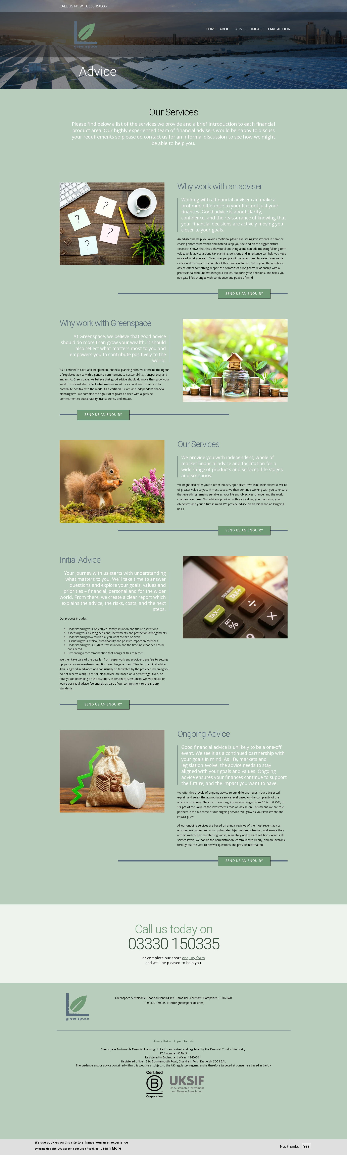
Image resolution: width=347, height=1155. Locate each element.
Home (211, 29)
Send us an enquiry (244, 293)
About (225, 29)
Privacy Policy (162, 1041)
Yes (306, 1146)
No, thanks (289, 1146)
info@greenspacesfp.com (186, 1003)
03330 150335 (96, 6)
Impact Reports (184, 1041)
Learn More (110, 1148)
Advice (241, 29)
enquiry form (193, 957)
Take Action (279, 29)
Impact (257, 29)
